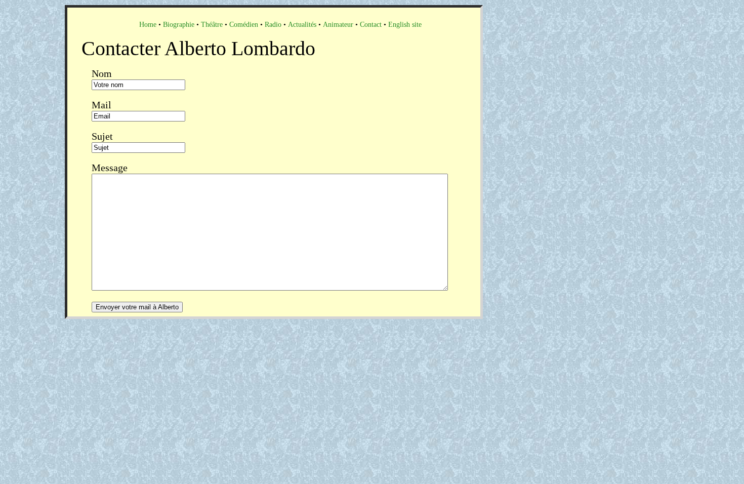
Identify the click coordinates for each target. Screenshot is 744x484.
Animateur (338, 24)
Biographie (178, 24)
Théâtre (212, 24)
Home (147, 24)
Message (110, 167)
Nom (102, 73)
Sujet (102, 136)
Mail (101, 104)
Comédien (243, 24)
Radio (273, 24)
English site (405, 24)
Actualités (302, 24)
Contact (371, 24)
